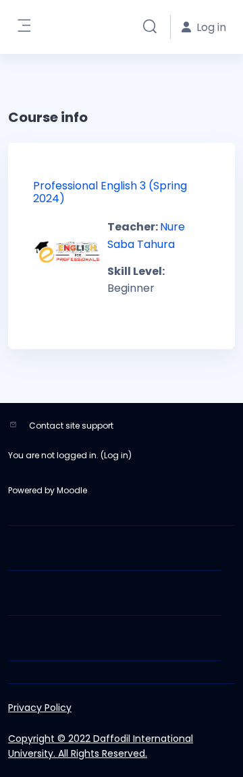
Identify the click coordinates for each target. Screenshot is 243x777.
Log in (116, 455)
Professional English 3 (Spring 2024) (110, 192)
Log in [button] (211, 27)
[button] (150, 27)
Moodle (72, 490)
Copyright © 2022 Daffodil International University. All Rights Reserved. (100, 746)
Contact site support (71, 425)
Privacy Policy (40, 707)
